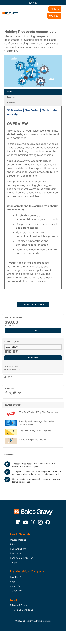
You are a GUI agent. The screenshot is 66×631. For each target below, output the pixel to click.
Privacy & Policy (18, 605)
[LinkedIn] (15, 393)
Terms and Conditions (21, 609)
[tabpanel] (33, 198)
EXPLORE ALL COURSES (33, 304)
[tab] (33, 92)
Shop (12, 581)
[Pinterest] (20, 393)
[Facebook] (6, 392)
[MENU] (24, 13)
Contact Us (16, 590)
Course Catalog (18, 539)
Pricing (13, 544)
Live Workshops (18, 548)
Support (14, 562)
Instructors (15, 553)
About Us (15, 586)
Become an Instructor (21, 558)
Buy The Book (17, 577)
